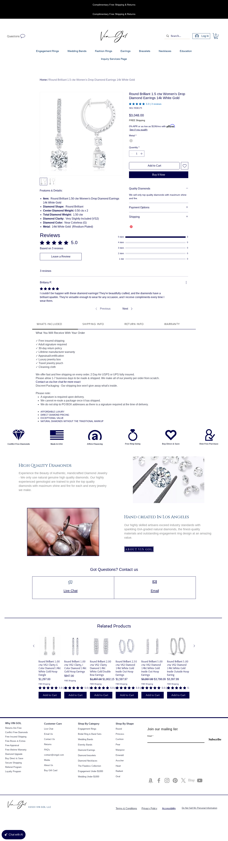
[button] (183, 394)
